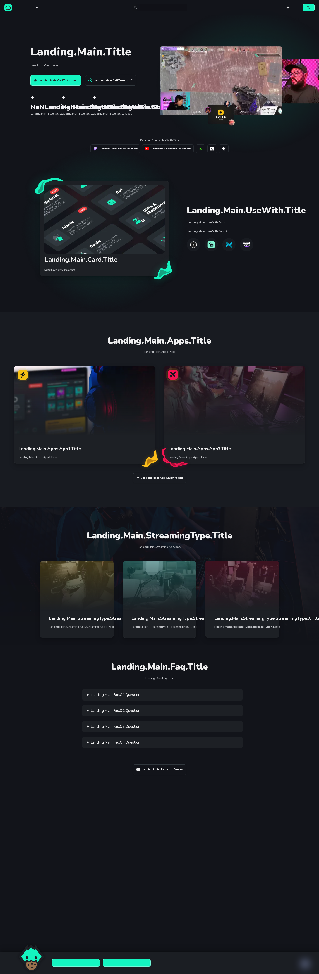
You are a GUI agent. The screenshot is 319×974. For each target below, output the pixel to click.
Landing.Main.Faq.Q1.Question (115, 694)
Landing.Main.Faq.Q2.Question (115, 710)
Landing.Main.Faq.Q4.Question (115, 742)
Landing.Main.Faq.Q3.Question (115, 726)
